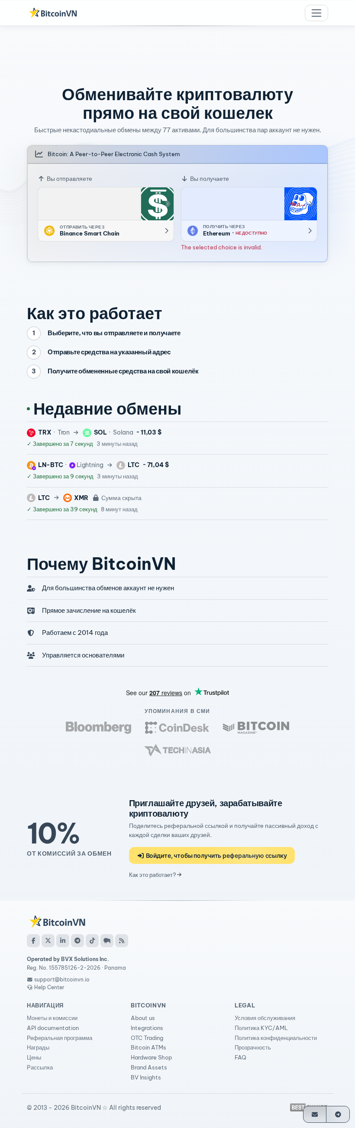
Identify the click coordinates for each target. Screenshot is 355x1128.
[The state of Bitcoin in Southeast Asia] (177, 750)
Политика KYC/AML (261, 1027)
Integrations (147, 1027)
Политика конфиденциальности (276, 1037)
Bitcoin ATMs (148, 1047)
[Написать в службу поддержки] (315, 1114)
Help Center (49, 987)
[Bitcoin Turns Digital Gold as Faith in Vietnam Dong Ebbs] (99, 728)
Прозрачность (253, 1047)
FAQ (240, 1057)
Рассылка (40, 1067)
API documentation (53, 1027)
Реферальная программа (59, 1037)
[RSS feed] (121, 940)
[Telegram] (77, 940)
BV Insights (146, 1077)
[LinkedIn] (62, 940)
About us (143, 1017)
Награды (38, 1047)
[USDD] (157, 203)
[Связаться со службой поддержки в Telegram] (338, 1114)
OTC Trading (147, 1037)
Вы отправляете (68, 179)
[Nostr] (106, 940)
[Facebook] (33, 940)
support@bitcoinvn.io (62, 979)
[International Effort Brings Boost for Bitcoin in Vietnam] (177, 728)
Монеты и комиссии (52, 1017)
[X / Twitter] (48, 940)
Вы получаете (209, 179)
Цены (34, 1057)
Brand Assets (149, 1067)
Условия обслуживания (265, 1017)
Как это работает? (153, 874)
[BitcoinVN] (53, 13)
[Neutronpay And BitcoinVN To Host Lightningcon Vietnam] (256, 728)
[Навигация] (316, 13)
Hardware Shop (151, 1057)
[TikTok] (92, 940)
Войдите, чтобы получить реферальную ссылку (216, 855)
